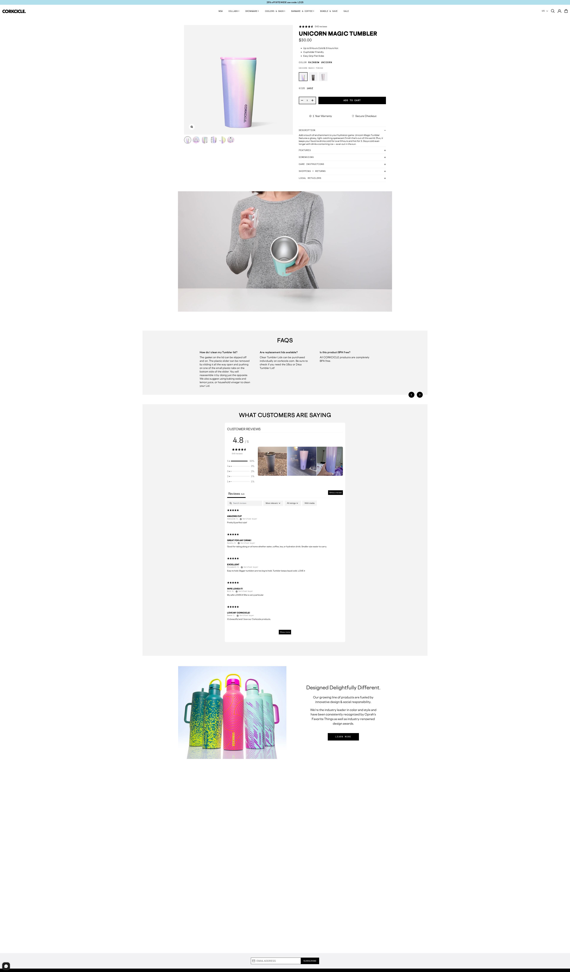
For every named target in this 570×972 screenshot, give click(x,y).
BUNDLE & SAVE (329, 11)
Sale (346, 11)
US (544, 11)
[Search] (553, 11)
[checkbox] (309, 503)
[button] (411, 395)
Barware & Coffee (302, 11)
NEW (220, 11)
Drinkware (252, 11)
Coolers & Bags (275, 11)
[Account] (559, 11)
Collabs (233, 11)
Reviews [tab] (236, 493)
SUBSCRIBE (309, 961)
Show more (285, 632)
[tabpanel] (285, 568)
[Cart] (566, 11)
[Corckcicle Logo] (14, 11)
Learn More (343, 737)
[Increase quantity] (312, 100)
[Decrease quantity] (302, 100)
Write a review (335, 492)
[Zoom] (192, 127)
